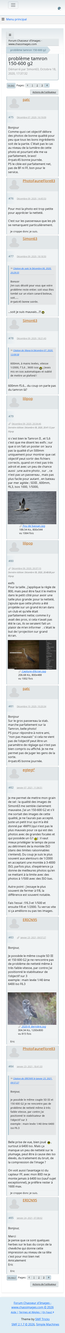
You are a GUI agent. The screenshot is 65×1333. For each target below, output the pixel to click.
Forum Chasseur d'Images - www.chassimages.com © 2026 (32, 1305)
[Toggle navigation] (13, 5)
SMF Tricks (42, 1319)
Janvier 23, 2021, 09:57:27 (33, 937)
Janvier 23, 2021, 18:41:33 (29, 1066)
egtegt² (29, 769)
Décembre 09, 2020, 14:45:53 (31, 198)
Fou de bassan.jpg (33, 526)
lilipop (28, 398)
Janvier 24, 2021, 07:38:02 (29, 1218)
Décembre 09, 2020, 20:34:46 (26, 423)
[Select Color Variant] (59, 8)
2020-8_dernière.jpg (33, 1026)
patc (26, 99)
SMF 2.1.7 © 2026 (23, 1324)
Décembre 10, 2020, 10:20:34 (31, 706)
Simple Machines (47, 1324)
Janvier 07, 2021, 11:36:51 (29, 787)
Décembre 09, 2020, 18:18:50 (31, 256)
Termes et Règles (29, 1312)
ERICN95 (30, 919)
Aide (13, 1312)
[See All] (10, 35)
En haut (12, 1277)
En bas (11, 85)
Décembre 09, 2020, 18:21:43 (31, 338)
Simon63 (30, 238)
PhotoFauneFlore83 (39, 180)
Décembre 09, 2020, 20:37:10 (26, 568)
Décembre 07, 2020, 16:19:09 (31, 117)
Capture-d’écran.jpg (33, 671)
